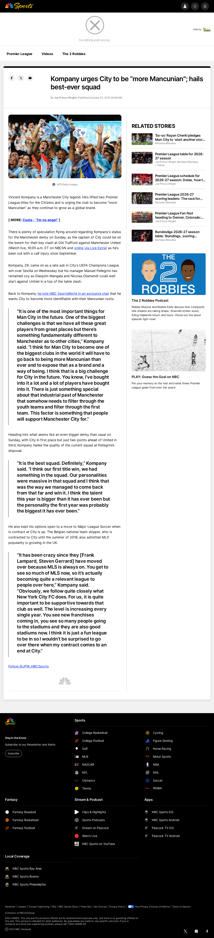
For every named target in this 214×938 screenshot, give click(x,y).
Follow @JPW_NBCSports (28, 666)
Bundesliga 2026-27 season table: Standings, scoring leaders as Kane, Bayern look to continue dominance (179, 234)
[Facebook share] (11, 78)
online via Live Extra (90, 248)
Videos (47, 54)
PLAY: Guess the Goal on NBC (156, 377)
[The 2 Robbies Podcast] (169, 274)
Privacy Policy (117, 906)
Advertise (10, 906)
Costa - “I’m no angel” (40, 220)
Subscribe (13, 753)
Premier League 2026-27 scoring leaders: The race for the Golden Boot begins (177, 196)
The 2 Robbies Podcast (150, 300)
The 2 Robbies (73, 54)
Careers (22, 906)
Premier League (19, 54)
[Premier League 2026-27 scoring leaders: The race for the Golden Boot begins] (142, 198)
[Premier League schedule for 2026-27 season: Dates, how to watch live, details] (142, 179)
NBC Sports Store (68, 906)
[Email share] (30, 78)
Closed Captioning (39, 906)
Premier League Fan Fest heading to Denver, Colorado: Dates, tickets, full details (178, 215)
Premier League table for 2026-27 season (179, 156)
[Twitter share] (21, 78)
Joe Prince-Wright (65, 97)
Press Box (86, 906)
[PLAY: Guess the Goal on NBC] (169, 350)
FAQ (54, 906)
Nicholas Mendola (165, 143)
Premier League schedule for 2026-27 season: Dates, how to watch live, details (180, 178)
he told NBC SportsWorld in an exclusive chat (73, 293)
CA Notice (164, 906)
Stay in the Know (15, 737)
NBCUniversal (27, 912)
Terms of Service (181, 906)
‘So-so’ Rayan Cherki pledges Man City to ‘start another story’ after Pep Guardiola (180, 137)
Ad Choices (100, 906)
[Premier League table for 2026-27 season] (142, 158)
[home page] (19, 6)
